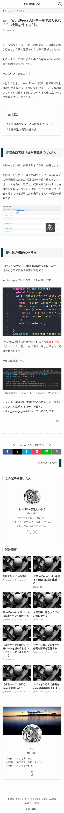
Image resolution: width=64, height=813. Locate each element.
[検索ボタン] (60, 4)
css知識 (52, 799)
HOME (11, 799)
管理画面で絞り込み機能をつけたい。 (33, 124)
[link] (29, 532)
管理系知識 (35, 799)
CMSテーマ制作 (32, 803)
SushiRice (32, 4)
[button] (7, 451)
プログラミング (22, 799)
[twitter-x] (35, 532)
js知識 (44, 799)
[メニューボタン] (4, 4)
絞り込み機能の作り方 (24, 129)
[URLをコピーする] (56, 451)
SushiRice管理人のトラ (32, 509)
